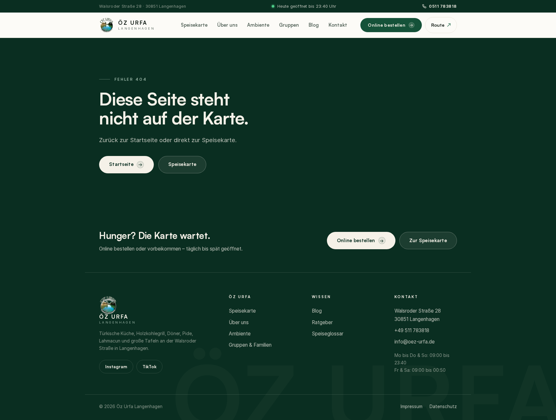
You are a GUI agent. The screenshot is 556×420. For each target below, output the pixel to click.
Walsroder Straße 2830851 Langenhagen (417, 315)
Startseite (121, 164)
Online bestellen (386, 25)
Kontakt (338, 25)
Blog (314, 25)
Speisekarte (194, 25)
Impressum (411, 406)
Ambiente (258, 25)
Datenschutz (443, 406)
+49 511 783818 (411, 330)
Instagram (116, 366)
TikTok (149, 366)
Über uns (227, 25)
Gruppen (289, 25)
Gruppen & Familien (250, 345)
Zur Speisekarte (428, 240)
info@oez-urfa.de (414, 342)
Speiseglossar (327, 334)
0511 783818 (443, 6)
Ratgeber (322, 322)
